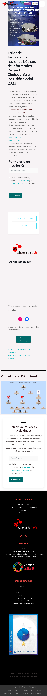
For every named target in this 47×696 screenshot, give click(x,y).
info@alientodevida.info (23, 593)
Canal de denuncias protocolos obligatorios (22, 693)
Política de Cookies (10, 690)
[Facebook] (27, 319)
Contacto (23, 586)
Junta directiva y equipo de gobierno (23, 507)
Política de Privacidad (28, 687)
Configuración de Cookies (31, 690)
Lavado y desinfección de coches (23, 557)
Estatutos (23, 510)
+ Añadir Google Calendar (24, 218)
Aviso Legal (12, 687)
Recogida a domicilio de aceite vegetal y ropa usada (23, 554)
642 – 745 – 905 (15, 141)
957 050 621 (23, 595)
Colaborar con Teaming (23, 339)
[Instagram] (20, 319)
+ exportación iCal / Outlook (24, 226)
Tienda (23, 549)
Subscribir (15, 195)
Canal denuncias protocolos (23, 551)
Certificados (23, 513)
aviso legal (25, 181)
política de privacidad (19, 183)
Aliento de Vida (23, 505)
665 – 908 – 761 (15, 137)
